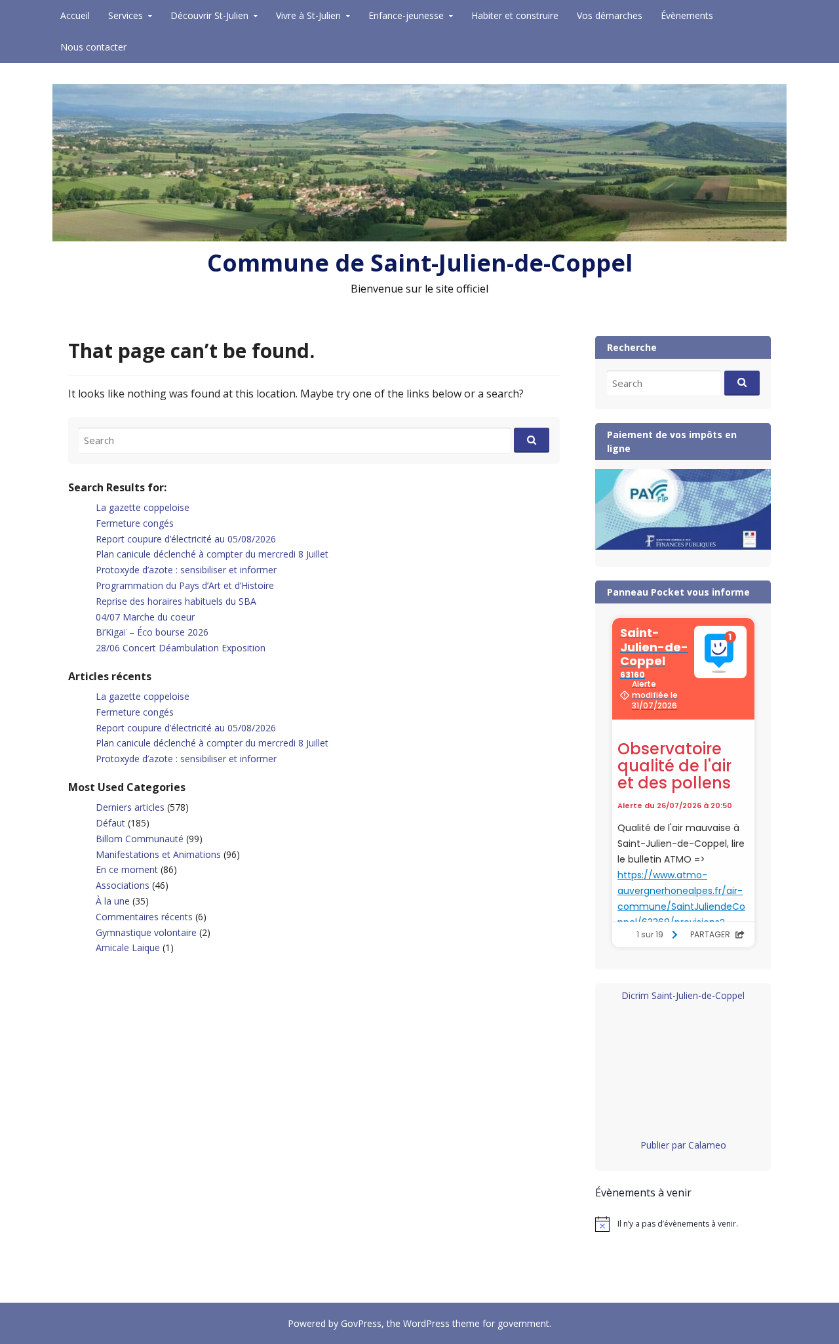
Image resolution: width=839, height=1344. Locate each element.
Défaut (110, 823)
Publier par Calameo (683, 1145)
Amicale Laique (128, 947)
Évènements (687, 15)
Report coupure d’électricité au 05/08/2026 (186, 539)
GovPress (361, 1323)
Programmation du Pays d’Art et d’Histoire (185, 585)
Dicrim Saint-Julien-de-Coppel (683, 995)
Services (125, 15)
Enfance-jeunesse (406, 15)
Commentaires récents (144, 916)
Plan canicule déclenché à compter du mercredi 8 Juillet (212, 554)
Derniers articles (130, 807)
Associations (122, 885)
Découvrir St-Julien (209, 15)
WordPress (426, 1323)
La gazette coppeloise (142, 507)
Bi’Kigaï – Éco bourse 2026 (152, 632)
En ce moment (127, 869)
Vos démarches (609, 15)
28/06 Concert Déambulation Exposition (180, 647)
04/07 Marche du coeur (145, 617)
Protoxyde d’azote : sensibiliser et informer (186, 569)
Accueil (75, 15)
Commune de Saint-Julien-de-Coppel (420, 263)
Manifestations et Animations (158, 854)
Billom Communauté (140, 838)
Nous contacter (93, 47)
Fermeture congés (135, 523)
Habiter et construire (514, 15)
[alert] (683, 1224)
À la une (113, 901)
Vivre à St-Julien (308, 15)
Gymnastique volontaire (146, 932)
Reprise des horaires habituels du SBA (176, 601)
